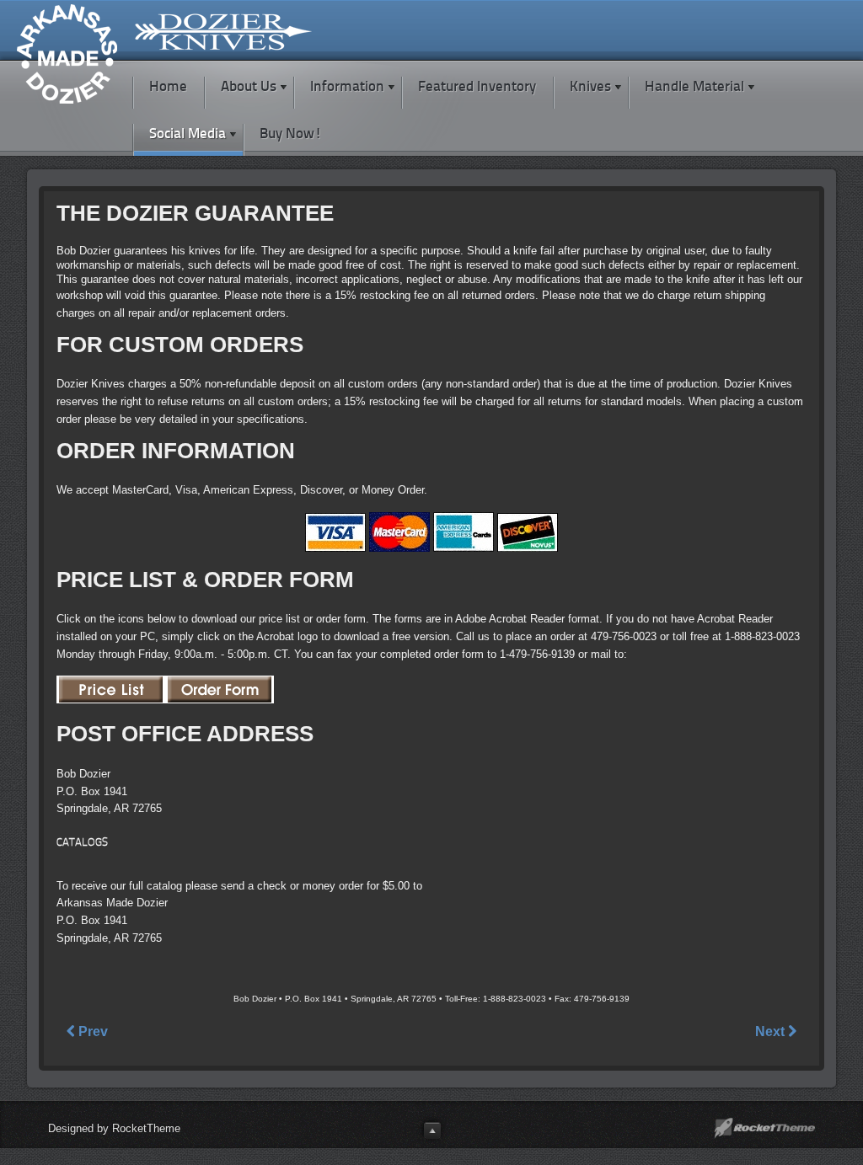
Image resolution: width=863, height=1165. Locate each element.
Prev (91, 1031)
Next (771, 1031)
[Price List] (110, 695)
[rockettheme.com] (764, 1128)
